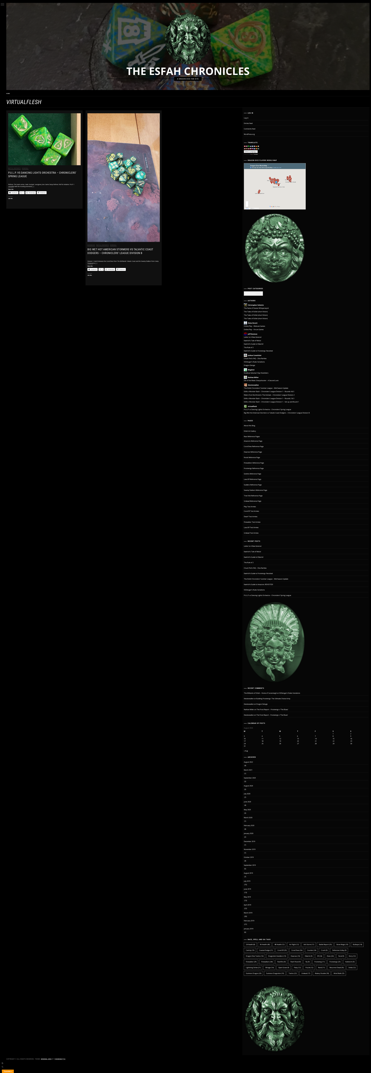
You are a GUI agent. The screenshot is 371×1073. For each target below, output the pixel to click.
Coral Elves (296, 950)
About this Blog (249, 426)
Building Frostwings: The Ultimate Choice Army (273, 699)
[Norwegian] (248, 149)
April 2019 (247, 905)
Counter (311, 950)
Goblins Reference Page (252, 474)
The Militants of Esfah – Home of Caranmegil (260, 693)
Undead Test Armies (251, 533)
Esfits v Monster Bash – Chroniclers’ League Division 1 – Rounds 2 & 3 (269, 398)
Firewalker (251, 962)
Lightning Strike (253, 967)
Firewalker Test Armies (252, 522)
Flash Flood (295, 962)
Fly (307, 962)
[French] (254, 146)
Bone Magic (342, 944)
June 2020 (247, 802)
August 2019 (248, 873)
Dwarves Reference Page (253, 452)
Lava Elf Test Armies (251, 527)
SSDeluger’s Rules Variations (254, 362)
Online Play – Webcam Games (254, 326)
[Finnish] (252, 146)
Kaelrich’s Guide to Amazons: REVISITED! (258, 584)
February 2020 (249, 825)
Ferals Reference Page (252, 457)
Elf (319, 956)
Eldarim (308, 956)
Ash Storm (309, 944)
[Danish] (245, 146)
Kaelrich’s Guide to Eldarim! (253, 344)
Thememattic (60, 1059)
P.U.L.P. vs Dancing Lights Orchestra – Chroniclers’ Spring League (267, 409)
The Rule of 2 (249, 347)
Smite (352, 967)
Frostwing (319, 962)
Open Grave (283, 967)
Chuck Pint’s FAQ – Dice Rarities (255, 358)
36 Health (265, 944)
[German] (256, 146)
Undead (305, 973)
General (25, 168)
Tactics (293, 973)
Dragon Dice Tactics (254, 956)
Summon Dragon (253, 973)
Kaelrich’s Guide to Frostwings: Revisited (258, 351)
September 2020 (250, 778)
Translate (255, 154)
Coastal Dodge (266, 950)
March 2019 (248, 913)
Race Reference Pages (252, 436)
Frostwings (335, 962)
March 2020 (248, 818)
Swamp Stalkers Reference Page (255, 490)
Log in (246, 118)
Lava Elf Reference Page (252, 479)
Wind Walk (339, 973)
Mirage (269, 967)
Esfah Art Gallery (250, 431)
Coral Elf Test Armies (251, 511)
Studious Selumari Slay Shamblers (256, 373)
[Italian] (258, 146)
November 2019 (249, 849)
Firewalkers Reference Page (254, 463)
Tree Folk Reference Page (253, 496)
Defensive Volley (339, 950)
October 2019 (249, 857)
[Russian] (252, 149)
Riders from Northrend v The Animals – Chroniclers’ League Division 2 (269, 395)
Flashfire (281, 962)
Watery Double (322, 973)
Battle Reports (14, 168)
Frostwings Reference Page (254, 468)
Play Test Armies (250, 507)
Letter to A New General (252, 337)
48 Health (279, 944)
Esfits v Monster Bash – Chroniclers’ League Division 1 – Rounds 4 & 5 (269, 391)
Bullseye (357, 944)
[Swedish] (258, 149)
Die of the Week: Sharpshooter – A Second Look (261, 380)
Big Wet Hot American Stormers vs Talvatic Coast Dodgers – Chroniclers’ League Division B (277, 413)
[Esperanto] (248, 146)
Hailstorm (350, 962)
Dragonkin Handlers (277, 956)
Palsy (297, 967)
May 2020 (247, 810)
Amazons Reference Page (253, 441)
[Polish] (250, 149)
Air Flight (294, 944)
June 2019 (247, 889)
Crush (324, 950)
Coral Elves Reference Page (254, 446)
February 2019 (249, 921)
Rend (321, 967)
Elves (330, 956)
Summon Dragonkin (275, 973)
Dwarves (295, 956)
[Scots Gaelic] (254, 149)
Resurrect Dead (337, 967)
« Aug (246, 751)
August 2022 (248, 762)
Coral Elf (282, 950)
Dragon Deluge (249, 365)
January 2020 (248, 833)
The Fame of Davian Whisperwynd (256, 308)
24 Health (250, 944)
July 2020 (247, 794)
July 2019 (247, 881)
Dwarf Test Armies (250, 516)
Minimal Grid (46, 1059)
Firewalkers (267, 962)
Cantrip (250, 950)
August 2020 (248, 786)
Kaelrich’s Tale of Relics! (252, 341)
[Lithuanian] (247, 149)
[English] (247, 146)
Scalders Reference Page (253, 485)
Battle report (325, 944)
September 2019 (250, 865)
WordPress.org (249, 134)
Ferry (352, 956)
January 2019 (248, 929)
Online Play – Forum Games (254, 329)
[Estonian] (250, 146)
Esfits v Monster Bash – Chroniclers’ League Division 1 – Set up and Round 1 (271, 402)
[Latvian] (245, 149)
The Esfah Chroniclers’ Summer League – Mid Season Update (266, 388)
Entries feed (248, 123)
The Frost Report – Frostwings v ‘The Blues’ (272, 709)
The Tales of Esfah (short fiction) (256, 312)
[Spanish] (256, 149)
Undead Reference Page (252, 501)
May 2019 (247, 897)
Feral (341, 956)
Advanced (91, 245)
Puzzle (309, 967)
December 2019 (249, 841)
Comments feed (249, 129)
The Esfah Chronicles (188, 71)
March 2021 (248, 770)
